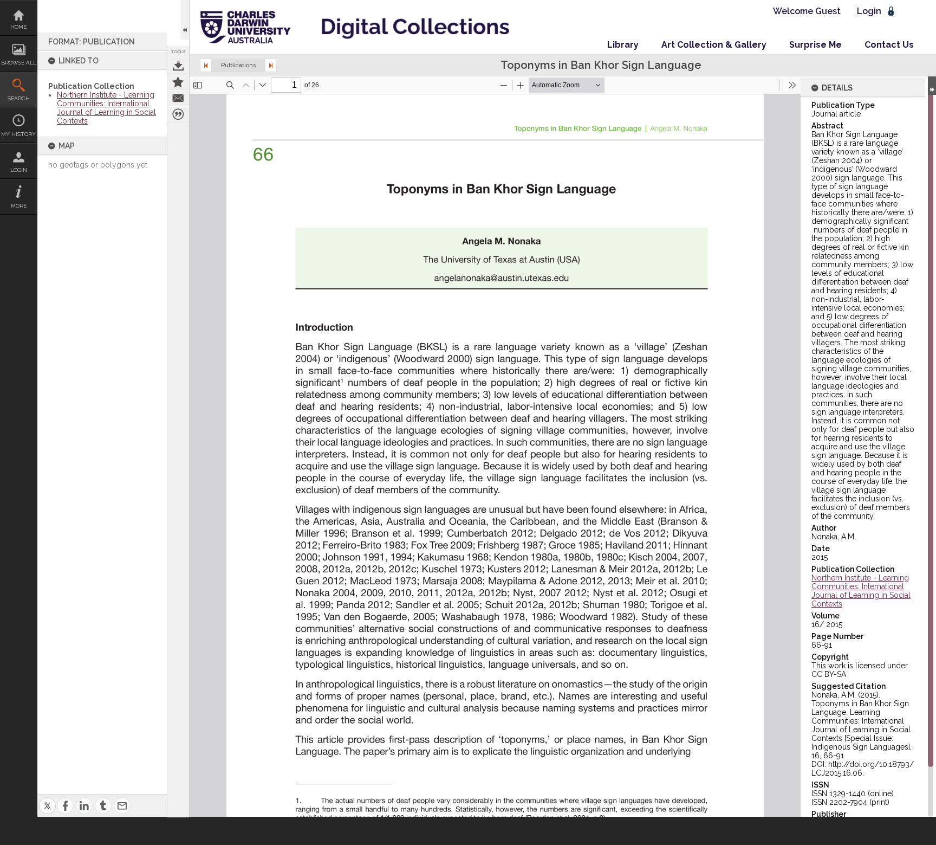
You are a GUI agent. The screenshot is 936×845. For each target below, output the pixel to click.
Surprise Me (815, 45)
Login (18, 170)
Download (178, 65)
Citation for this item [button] (178, 114)
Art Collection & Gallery (713, 45)
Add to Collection (178, 82)
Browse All (18, 63)
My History (18, 134)
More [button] (19, 206)
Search (19, 98)
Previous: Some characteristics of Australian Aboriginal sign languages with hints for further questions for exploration (205, 65)
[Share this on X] (47, 799)
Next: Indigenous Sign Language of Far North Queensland (270, 65)
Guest (828, 11)
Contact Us (889, 45)
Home (18, 27)
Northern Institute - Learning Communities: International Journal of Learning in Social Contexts (106, 108)
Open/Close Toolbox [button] (185, 20)
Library (623, 45)
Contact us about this (178, 98)
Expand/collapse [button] (932, 85)
